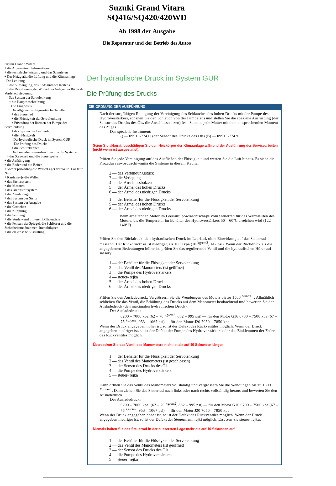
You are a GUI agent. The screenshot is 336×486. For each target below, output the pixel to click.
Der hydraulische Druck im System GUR (41, 139)
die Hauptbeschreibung (28, 102)
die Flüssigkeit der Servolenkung (37, 118)
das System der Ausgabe (24, 202)
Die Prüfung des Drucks (30, 144)
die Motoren (16, 186)
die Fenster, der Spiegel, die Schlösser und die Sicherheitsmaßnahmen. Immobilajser (38, 225)
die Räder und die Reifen (25, 165)
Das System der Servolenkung (30, 97)
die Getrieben (16, 207)
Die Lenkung (15, 81)
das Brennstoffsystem (22, 190)
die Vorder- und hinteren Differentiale (33, 219)
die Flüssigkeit (24, 135)
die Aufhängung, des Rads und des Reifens (39, 85)
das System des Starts (22, 198)
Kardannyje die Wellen (23, 177)
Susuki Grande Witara (19, 64)
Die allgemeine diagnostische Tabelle (38, 110)
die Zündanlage (18, 194)
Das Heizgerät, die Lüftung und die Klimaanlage (41, 76)
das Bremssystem (19, 181)
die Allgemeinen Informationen (29, 68)
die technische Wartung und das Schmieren (37, 72)
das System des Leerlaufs (31, 131)
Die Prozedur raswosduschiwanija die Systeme (44, 152)
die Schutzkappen (27, 148)
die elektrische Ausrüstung (26, 232)
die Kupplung (17, 211)
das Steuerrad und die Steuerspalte (33, 156)
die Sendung (16, 215)
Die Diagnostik (22, 106)
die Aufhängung (18, 160)
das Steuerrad (23, 114)
